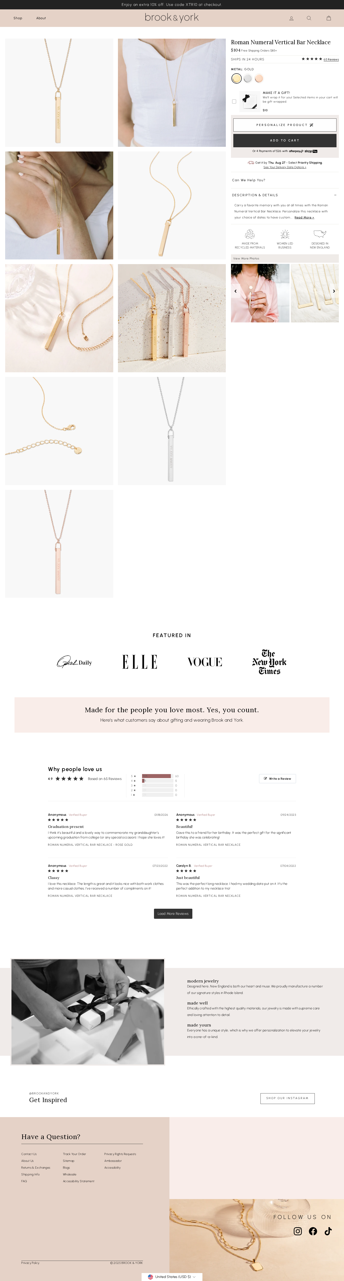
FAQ (24, 1181)
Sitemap (69, 1161)
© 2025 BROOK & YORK (126, 1263)
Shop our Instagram (287, 1098)
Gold (236, 78)
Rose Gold (259, 78)
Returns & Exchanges (35, 1167)
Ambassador (113, 1161)
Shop (18, 18)
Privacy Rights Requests (120, 1154)
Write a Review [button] (280, 778)
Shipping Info (30, 1174)
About (41, 18)
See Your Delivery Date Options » (284, 167)
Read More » (304, 217)
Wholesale (69, 1174)
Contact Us (29, 1154)
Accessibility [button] (112, 1167)
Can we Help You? (249, 180)
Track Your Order (74, 1154)
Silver (248, 78)
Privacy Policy (30, 1263)
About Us (27, 1161)
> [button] (173, 914)
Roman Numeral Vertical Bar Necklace (80, 844)
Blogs (66, 1167)
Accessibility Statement (79, 1181)
